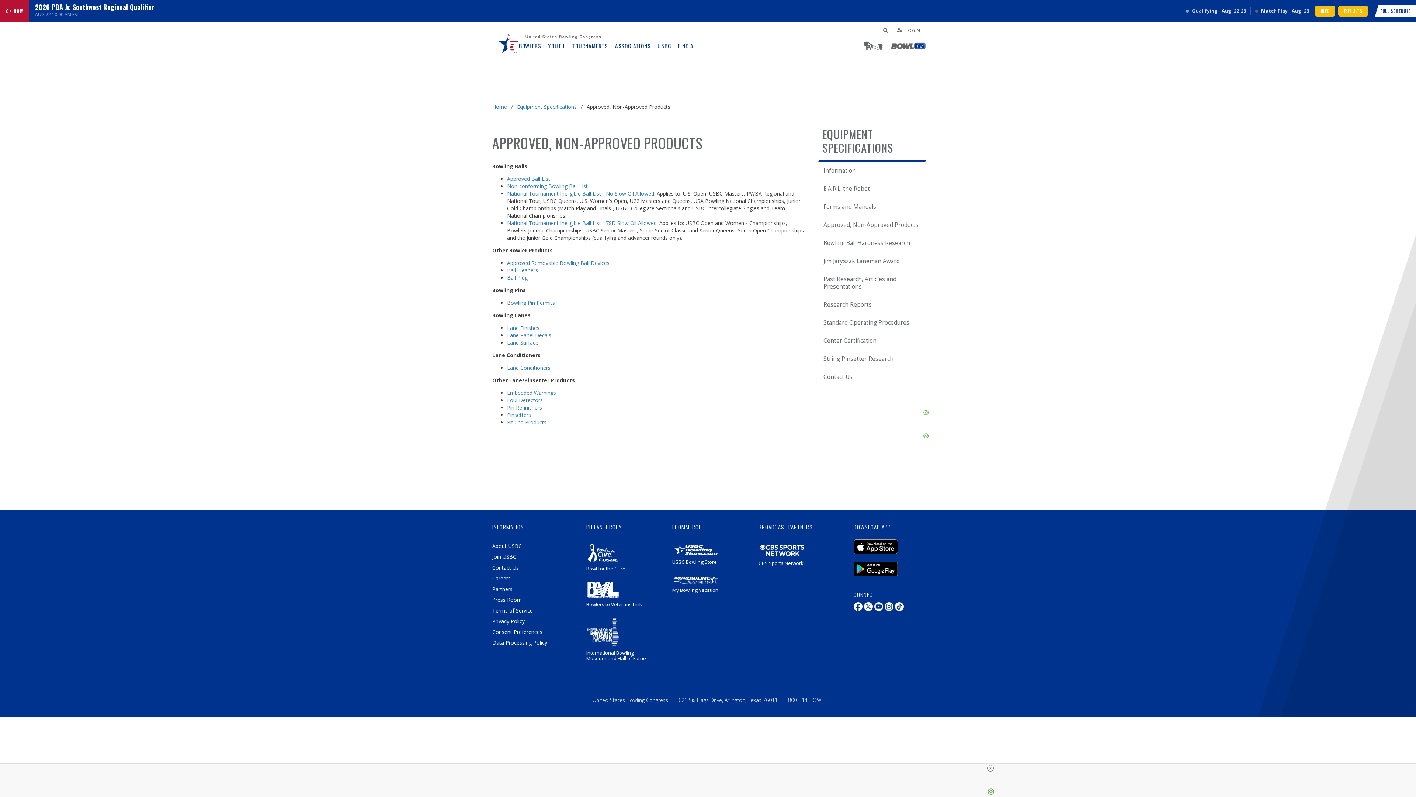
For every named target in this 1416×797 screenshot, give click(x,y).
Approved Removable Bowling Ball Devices (558, 262)
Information (839, 171)
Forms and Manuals (849, 207)
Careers (501, 578)
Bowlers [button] (530, 46)
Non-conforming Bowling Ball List (547, 186)
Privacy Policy (508, 621)
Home (499, 106)
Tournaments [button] (590, 46)
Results (1353, 11)
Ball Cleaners (522, 270)
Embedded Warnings (531, 392)
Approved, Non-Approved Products (871, 225)
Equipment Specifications (547, 106)
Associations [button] (633, 46)
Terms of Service (512, 610)
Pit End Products (526, 422)
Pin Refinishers (524, 407)
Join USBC (504, 556)
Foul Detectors (525, 400)
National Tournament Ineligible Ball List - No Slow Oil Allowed (580, 193)
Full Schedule (1395, 11)
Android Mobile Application (887, 565)
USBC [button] (664, 46)
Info (1325, 11)
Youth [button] (556, 46)
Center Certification (850, 341)
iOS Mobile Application (887, 543)
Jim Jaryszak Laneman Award (861, 261)
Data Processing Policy (519, 642)
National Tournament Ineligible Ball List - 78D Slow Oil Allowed (582, 223)
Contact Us (838, 377)
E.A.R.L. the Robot (846, 189)
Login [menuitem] (913, 30)
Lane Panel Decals (529, 335)
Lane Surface (522, 342)
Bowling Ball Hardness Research (866, 243)
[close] (990, 768)
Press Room (507, 599)
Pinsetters (519, 414)
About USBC (507, 545)
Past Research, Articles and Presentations (859, 282)
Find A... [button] (688, 46)
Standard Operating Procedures (866, 323)
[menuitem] (508, 40)
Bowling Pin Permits (531, 302)
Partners (502, 589)
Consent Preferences (517, 631)
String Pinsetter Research (858, 359)
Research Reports (847, 304)
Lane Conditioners (529, 367)
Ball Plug (517, 277)
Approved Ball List (528, 178)
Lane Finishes (523, 327)
